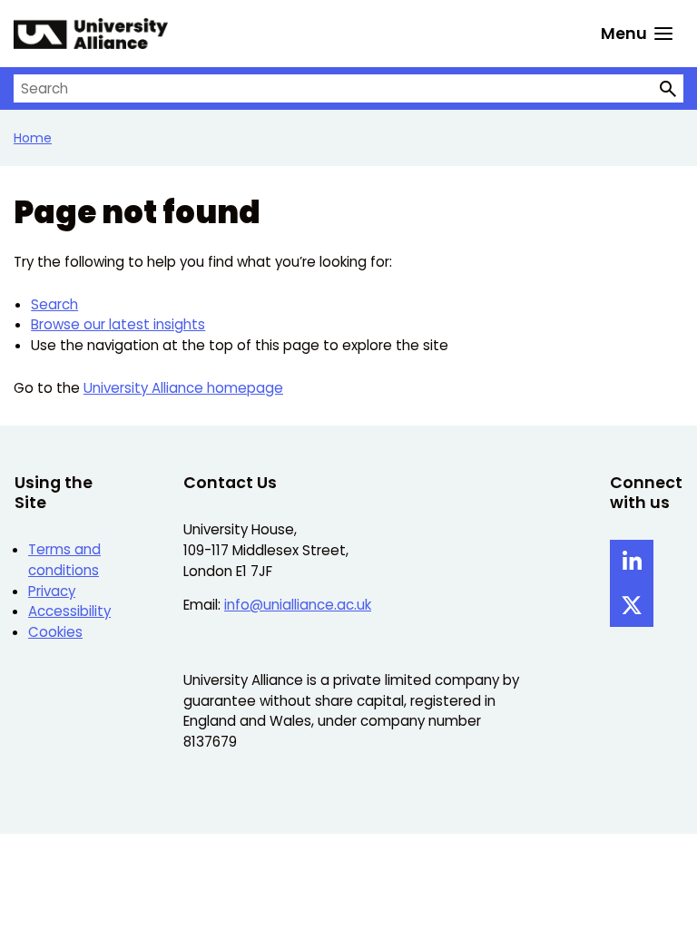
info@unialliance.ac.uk (297, 604)
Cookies (55, 631)
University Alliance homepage (183, 387)
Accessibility (69, 611)
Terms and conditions (64, 560)
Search (54, 304)
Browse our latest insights (118, 324)
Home (33, 138)
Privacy (51, 591)
